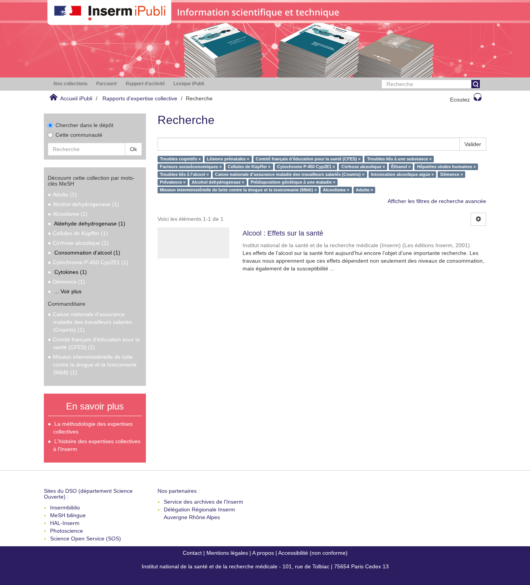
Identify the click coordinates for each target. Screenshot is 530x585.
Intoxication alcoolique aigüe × (402, 174)
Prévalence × (172, 182)
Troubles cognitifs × (180, 159)
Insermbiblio (65, 507)
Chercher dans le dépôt (84, 125)
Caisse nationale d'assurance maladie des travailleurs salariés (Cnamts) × (289, 174)
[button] (71, 83)
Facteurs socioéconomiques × (191, 166)
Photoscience (66, 531)
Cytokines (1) (70, 272)
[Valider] (475, 84)
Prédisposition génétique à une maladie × (293, 182)
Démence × (451, 174)
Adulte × (364, 190)
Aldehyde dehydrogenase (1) (89, 223)
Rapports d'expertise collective (139, 98)
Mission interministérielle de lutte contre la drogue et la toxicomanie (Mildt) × (238, 190)
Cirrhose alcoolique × (363, 166)
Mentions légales (227, 553)
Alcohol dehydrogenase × (218, 182)
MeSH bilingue (68, 515)
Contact (192, 553)
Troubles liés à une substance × (399, 159)
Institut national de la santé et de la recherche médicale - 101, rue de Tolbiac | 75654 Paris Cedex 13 (265, 566)
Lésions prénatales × (228, 159)
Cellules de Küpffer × (249, 166)
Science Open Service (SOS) (85, 538)
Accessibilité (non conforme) (313, 553)
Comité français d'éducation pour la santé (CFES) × (308, 159)
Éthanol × (400, 166)
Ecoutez (460, 99)
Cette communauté (78, 135)
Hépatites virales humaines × (446, 166)
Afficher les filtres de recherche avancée (437, 201)
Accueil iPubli (76, 98)
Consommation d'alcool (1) (87, 252)
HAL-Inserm (65, 523)
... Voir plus (67, 291)
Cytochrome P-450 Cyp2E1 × (306, 166)
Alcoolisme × (336, 190)
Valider (472, 144)
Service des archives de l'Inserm (203, 502)
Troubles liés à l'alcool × (184, 174)
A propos (263, 553)
